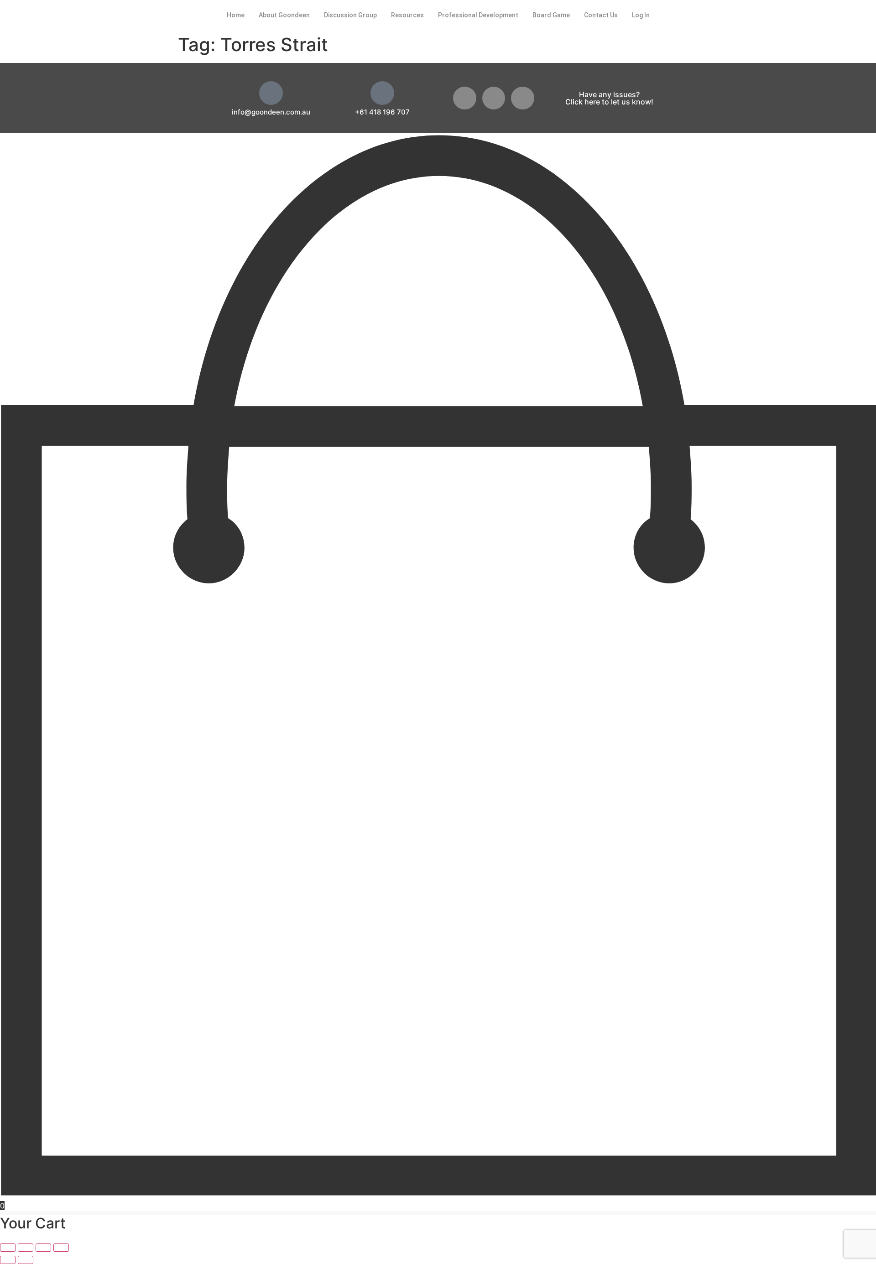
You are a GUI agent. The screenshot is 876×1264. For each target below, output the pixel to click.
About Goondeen (284, 15)
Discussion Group (350, 15)
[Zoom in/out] (8, 1247)
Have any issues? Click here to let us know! (609, 98)
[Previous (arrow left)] (8, 1260)
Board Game (551, 15)
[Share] (43, 1247)
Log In (641, 15)
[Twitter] (494, 98)
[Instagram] (522, 98)
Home (236, 15)
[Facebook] (464, 98)
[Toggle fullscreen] (25, 1247)
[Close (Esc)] (61, 1247)
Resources (407, 15)
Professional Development (478, 15)
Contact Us (601, 15)
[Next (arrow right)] (25, 1260)
